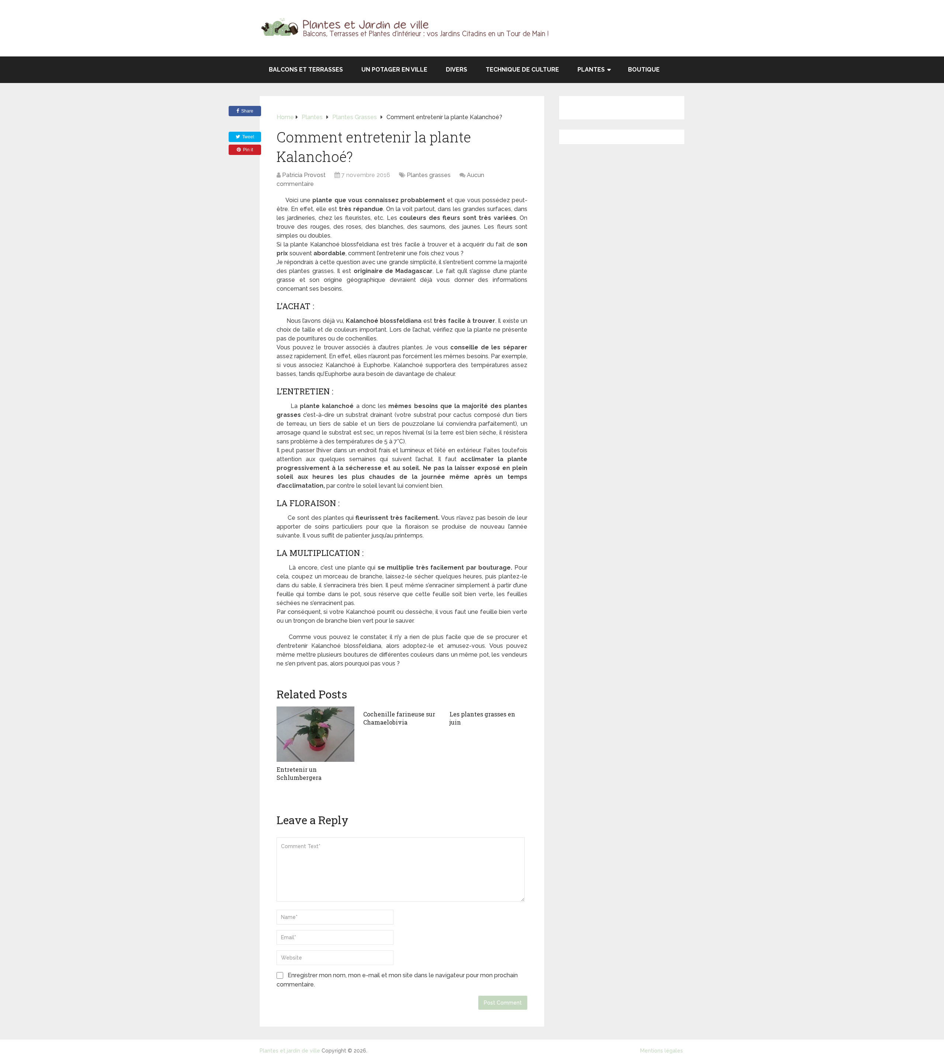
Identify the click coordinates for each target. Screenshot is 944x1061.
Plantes (591, 69)
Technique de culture (522, 69)
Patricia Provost (304, 175)
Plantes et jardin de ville (290, 1051)
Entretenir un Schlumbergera (299, 773)
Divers (456, 69)
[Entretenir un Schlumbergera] (315, 734)
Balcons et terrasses (306, 69)
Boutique (644, 69)
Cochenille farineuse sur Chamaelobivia (399, 718)
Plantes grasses (429, 175)
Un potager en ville (394, 69)
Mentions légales (661, 1051)
